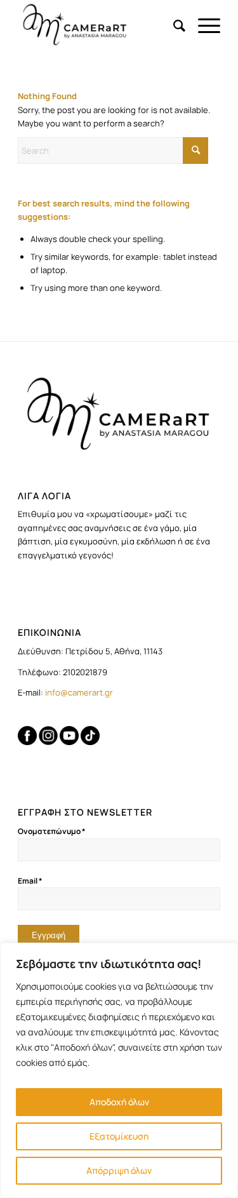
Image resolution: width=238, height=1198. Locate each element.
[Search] (173, 25)
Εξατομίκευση (119, 1136)
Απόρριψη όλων (119, 1170)
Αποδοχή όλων (119, 1102)
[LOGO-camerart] (99, 25)
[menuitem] (173, 25)
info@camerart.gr (79, 692)
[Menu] (202, 25)
